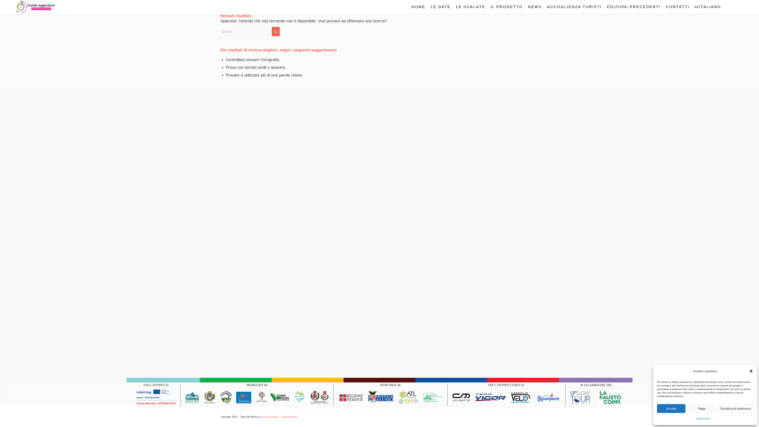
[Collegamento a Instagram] (741, 7)
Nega (701, 408)
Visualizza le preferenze (735, 408)
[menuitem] (418, 7)
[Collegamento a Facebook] (735, 7)
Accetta (671, 408)
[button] (751, 371)
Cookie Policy (703, 418)
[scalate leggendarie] (35, 7)
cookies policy (289, 416)
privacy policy (270, 416)
